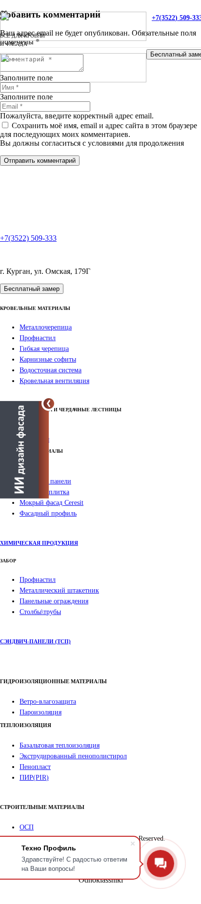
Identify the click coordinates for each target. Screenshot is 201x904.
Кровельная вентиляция (54, 381)
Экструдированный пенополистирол (73, 756)
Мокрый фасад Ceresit (51, 502)
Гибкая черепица (44, 348)
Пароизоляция (40, 712)
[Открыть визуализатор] (24, 450)
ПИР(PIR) (34, 777)
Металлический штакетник (59, 590)
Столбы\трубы (40, 611)
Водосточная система (50, 370)
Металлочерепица (46, 327)
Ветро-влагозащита (48, 701)
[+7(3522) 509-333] (100, 221)
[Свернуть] (48, 403)
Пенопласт (35, 766)
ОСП (27, 827)
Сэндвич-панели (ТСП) (35, 641)
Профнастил (38, 338)
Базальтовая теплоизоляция (60, 745)
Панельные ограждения (54, 601)
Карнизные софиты (48, 359)
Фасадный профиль (48, 513)
